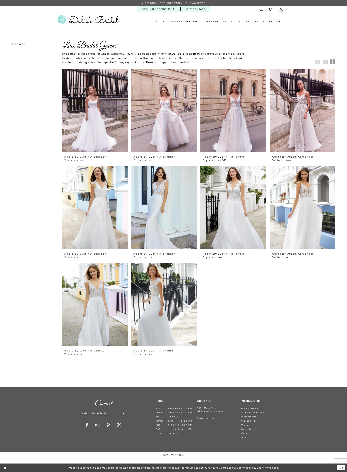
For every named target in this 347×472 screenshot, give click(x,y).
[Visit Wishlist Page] (271, 9)
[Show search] (261, 9)
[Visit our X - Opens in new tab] (119, 425)
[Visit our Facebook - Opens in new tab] (87, 425)
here (275, 467)
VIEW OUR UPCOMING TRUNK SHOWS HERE (173, 3)
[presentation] (95, 110)
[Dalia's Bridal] (88, 19)
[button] (281, 9)
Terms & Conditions (253, 412)
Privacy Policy (249, 408)
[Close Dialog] (5, 467)
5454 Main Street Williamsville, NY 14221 (211, 410)
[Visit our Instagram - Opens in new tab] (97, 425)
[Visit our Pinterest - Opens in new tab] (108, 425)
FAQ (243, 437)
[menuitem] (158, 9)
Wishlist (245, 425)
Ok (341, 467)
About (244, 433)
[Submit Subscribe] (124, 413)
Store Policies (249, 416)
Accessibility (249, 420)
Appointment (248, 429)
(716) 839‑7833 (206, 418)
